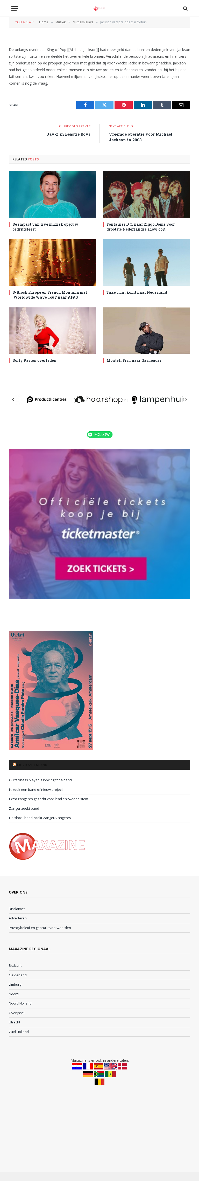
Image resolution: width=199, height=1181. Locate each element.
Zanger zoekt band (24, 808)
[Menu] (14, 8)
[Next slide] (186, 399)
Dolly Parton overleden (34, 360)
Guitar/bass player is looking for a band (40, 780)
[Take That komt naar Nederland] (146, 262)
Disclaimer (17, 908)
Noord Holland (20, 1003)
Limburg (15, 984)
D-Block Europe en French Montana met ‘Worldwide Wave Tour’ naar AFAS (49, 295)
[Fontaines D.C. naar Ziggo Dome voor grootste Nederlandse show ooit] (146, 194)
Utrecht (14, 1022)
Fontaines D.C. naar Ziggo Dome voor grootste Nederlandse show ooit (140, 227)
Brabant (15, 965)
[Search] (185, 8)
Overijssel (17, 1012)
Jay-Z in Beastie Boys (68, 134)
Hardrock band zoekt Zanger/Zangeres (40, 817)
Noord (14, 994)
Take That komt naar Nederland (136, 292)
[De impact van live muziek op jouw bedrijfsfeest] (52, 194)
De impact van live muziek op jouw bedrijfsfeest (45, 227)
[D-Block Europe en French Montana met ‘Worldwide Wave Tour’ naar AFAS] (52, 262)
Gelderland (18, 975)
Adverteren (18, 918)
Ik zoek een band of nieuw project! (36, 789)
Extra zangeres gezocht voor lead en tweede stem (48, 798)
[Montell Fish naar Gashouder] (146, 330)
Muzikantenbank (32, 765)
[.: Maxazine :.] (99, 8)
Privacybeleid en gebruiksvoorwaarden (40, 927)
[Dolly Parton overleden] (52, 330)
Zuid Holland (19, 1031)
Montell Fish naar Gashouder (133, 360)
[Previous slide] (13, 399)
